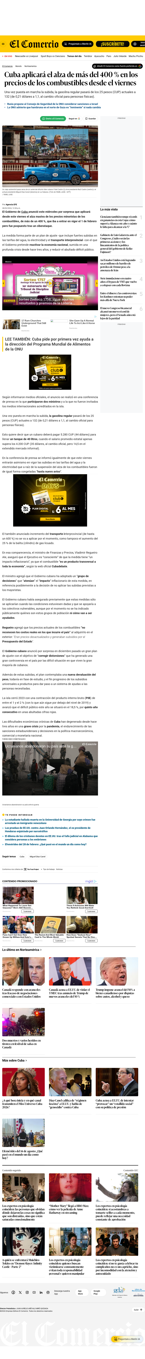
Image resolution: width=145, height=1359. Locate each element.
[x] (20, 1292)
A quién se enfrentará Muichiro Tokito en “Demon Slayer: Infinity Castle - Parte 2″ (22, 1263)
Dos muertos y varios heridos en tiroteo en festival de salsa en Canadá (21, 1043)
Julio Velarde (119, 56)
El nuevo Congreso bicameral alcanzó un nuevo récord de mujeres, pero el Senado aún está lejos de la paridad (118, 313)
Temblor (88, 56)
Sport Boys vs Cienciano (53, 56)
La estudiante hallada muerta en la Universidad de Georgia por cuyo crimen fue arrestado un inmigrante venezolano (50, 821)
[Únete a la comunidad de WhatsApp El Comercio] (53, 118)
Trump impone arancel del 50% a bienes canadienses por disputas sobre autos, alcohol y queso (115, 993)
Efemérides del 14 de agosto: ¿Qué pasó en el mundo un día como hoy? (22, 1154)
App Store (80, 1292)
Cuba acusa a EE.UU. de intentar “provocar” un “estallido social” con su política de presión (115, 1103)
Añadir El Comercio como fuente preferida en (117, 66)
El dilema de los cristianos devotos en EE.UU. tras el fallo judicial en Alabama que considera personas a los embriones (51, 838)
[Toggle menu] (3, 44)
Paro (108, 56)
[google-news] (48, 1292)
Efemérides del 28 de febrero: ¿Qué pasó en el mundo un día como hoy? (46, 844)
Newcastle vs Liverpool (26, 56)
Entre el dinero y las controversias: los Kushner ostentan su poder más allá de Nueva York (118, 296)
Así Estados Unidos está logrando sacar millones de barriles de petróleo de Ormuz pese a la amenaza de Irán (118, 265)
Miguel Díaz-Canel (37, 856)
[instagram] (27, 1292)
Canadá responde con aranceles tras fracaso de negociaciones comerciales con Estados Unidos (21, 993)
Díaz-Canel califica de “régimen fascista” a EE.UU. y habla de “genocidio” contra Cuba (67, 1103)
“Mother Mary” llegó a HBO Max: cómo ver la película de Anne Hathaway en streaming (69, 1209)
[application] (50, 768)
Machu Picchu (136, 56)
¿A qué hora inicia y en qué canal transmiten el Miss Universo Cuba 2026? (22, 1103)
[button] (50, 768)
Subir (136, 1309)
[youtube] (34, 1292)
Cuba (22, 856)
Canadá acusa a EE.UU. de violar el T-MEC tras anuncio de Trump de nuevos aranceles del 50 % (69, 993)
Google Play (97, 1292)
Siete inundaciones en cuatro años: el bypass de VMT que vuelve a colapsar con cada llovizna (118, 282)
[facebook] (13, 1292)
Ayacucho (99, 56)
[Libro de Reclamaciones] (138, 1292)
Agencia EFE (11, 204)
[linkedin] (41, 1292)
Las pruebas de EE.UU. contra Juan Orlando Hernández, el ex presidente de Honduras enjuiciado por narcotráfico (47, 829)
